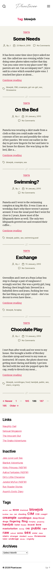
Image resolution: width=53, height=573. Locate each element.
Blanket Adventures (13, 462)
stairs (8, 385)
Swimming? (26, 182)
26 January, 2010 (33, 116)
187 (42, 401)
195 (5, 405)
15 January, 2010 (33, 264)
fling (25, 521)
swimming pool (31, 238)
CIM (16, 87)
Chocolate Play (26, 329)
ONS (27, 528)
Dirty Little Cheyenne (14, 477)
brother (5, 514)
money (21, 529)
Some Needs (26, 39)
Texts (26, 32)
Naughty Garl (9, 426)
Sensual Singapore (12, 431)
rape (44, 528)
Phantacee (16, 567)
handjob (34, 382)
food (27, 382)
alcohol (5, 510)
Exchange (26, 257)
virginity (16, 385)
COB (37, 514)
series (20, 533)
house (23, 525)
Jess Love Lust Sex (13, 458)
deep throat (38, 518)
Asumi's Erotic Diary (13, 491)
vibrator (22, 539)
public (17, 238)
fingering (15, 521)
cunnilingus (19, 382)
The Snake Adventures (14, 440)
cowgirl (44, 514)
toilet (5, 539)
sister (34, 533)
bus (11, 514)
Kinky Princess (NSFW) (15, 467)
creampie (23, 87)
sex (40, 87)
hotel (17, 524)
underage (13, 539)
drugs (5, 521)
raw (6, 532)
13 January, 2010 (33, 336)
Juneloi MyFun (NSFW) (15, 482)
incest (31, 524)
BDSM (16, 510)
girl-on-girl (33, 87)
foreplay (18, 310)
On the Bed (26, 110)
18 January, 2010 (33, 188)
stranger (14, 536)
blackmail (24, 510)
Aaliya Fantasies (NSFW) (15, 472)
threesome (11, 90)
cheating (22, 514)
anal (10, 510)
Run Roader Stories (13, 486)
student (22, 536)
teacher (30, 536)
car (15, 514)
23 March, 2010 (24, 45)
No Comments (43, 45)
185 (27, 401)
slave (41, 533)
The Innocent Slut (12, 435)
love (38, 524)
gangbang (40, 522)
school (13, 533)
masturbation (10, 528)
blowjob (9, 87)
